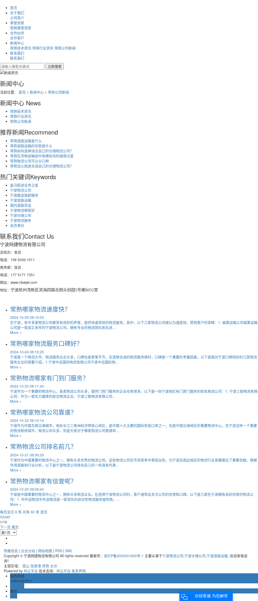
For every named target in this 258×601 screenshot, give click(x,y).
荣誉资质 (17, 22)
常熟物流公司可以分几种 (29, 160)
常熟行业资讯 (42, 47)
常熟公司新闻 (65, 47)
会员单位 (17, 225)
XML (69, 550)
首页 (13, 7)
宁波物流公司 (20, 190)
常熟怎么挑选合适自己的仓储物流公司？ (42, 165)
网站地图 (45, 550)
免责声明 (79, 570)
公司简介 (17, 17)
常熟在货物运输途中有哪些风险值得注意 (42, 155)
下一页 (5, 526)
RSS (58, 550)
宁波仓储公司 (20, 215)
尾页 (15, 526)
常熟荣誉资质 (20, 27)
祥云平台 (31, 570)
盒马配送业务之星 (24, 184)
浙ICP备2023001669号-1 (124, 555)
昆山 (25, 565)
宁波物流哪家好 (22, 210)
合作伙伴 (17, 32)
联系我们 (17, 52)
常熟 (45, 565)
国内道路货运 (20, 205)
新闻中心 (17, 42)
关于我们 (17, 12)
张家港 (35, 565)
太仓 (53, 565)
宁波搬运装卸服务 (24, 195)
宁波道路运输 (20, 200)
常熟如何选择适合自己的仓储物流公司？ (42, 150)
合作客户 (17, 37)
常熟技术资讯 (20, 47)
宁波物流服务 (20, 220)
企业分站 (28, 550)
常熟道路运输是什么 (26, 140)
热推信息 (11, 550)
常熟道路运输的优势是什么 (31, 145)
